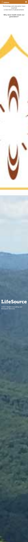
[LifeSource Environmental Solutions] (5, 2)
